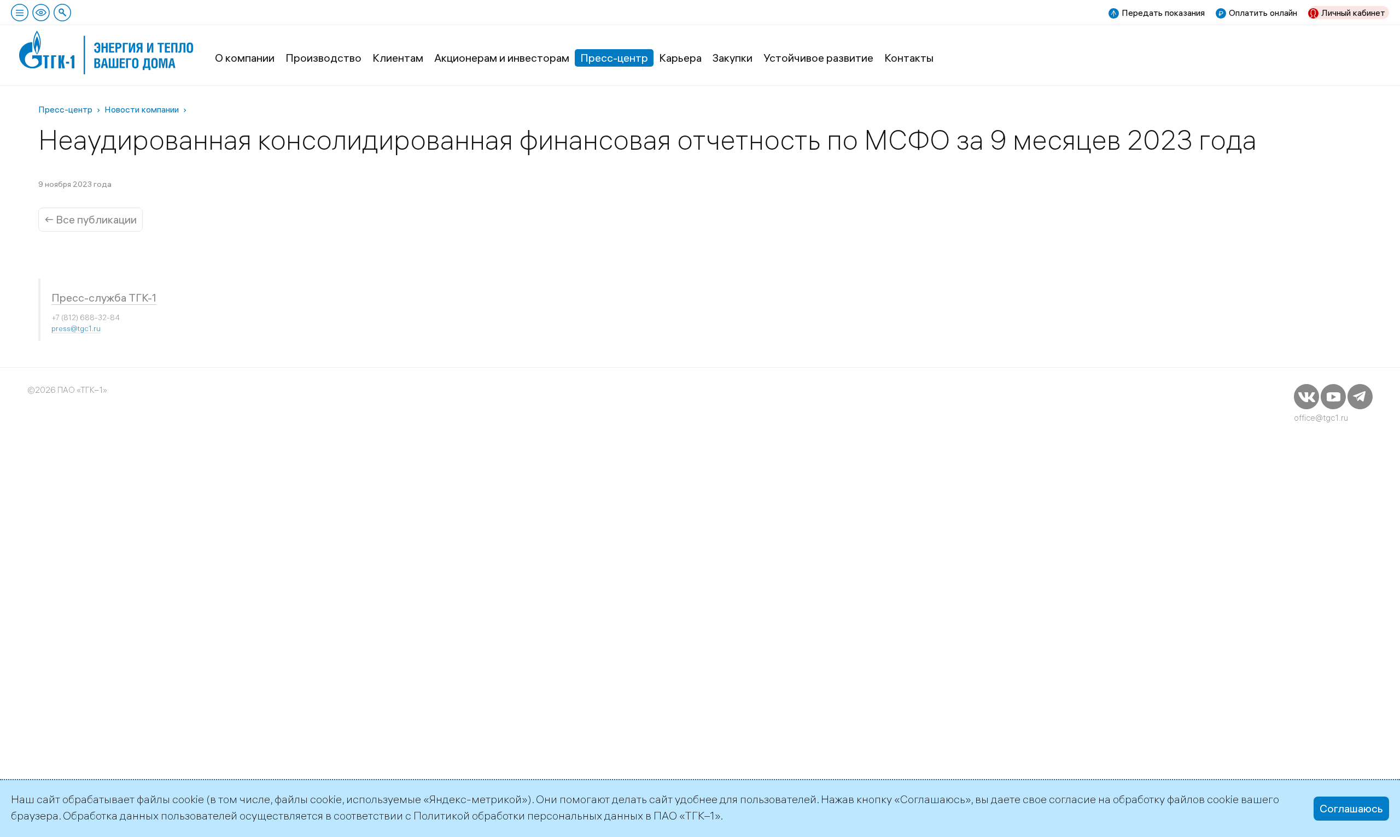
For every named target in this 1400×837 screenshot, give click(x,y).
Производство (323, 57)
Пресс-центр (614, 57)
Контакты (909, 57)
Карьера (680, 57)
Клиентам (397, 57)
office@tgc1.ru (1321, 417)
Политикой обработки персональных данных (528, 815)
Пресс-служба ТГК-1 (103, 297)
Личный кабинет (1353, 12)
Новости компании (141, 109)
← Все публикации (90, 219)
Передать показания (1163, 12)
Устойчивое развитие (818, 57)
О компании (245, 57)
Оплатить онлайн (1263, 12)
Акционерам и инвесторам (501, 57)
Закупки (732, 57)
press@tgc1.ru (76, 328)
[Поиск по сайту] (62, 12)
